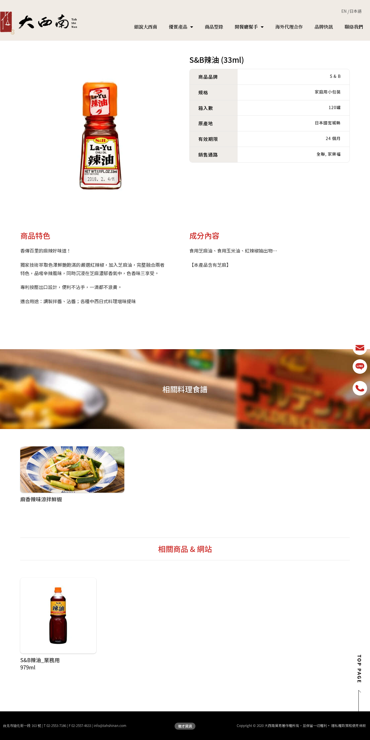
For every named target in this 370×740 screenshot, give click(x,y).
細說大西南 (145, 26)
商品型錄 (214, 26)
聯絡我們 (354, 26)
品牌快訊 (323, 26)
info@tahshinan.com (110, 725)
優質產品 (178, 26)
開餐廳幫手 (246, 26)
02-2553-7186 (56, 725)
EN (344, 11)
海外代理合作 (289, 26)
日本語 (355, 11)
